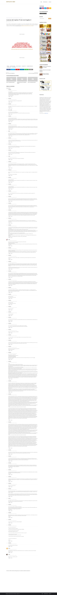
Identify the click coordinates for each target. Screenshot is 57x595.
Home (42, 593)
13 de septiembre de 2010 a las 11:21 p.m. (12, 330)
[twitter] (45, 8)
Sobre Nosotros (46, 593)
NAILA (9, 548)
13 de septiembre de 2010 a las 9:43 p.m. (12, 256)
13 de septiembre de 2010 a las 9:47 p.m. (12, 262)
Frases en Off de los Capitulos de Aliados (46, 74)
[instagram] (43, 8)
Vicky (9, 554)
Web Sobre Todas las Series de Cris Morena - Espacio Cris (13, 593)
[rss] (50, 8)
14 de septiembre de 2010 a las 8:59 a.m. (12, 520)
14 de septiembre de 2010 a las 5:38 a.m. (12, 513)
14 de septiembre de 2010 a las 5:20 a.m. (12, 499)
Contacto (50, 593)
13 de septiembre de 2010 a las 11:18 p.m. (12, 324)
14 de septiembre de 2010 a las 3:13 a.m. (12, 484)
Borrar (11, 96)
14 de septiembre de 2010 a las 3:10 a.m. (12, 477)
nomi (9, 239)
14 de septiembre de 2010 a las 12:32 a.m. (12, 353)
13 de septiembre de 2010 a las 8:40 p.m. (12, 124)
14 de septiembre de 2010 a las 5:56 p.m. (12, 555)
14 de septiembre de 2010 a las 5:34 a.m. (12, 505)
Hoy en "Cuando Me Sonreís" (10, 82)
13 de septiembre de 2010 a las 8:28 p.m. (12, 99)
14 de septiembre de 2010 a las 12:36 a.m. (12, 362)
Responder (9, 96)
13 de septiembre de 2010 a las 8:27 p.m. (12, 90)
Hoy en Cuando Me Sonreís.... (32, 82)
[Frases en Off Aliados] (45, 85)
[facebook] (41, 8)
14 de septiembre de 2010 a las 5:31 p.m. (12, 549)
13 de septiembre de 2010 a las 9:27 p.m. (12, 240)
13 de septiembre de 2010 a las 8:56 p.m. (12, 162)
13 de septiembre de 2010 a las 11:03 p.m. (12, 295)
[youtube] (48, 8)
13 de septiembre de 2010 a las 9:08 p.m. (12, 178)
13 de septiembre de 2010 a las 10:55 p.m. (12, 288)
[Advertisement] (22, 10)
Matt (7, 21)
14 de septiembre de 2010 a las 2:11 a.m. (12, 470)
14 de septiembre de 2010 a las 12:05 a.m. (12, 347)
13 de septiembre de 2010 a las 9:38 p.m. (12, 248)
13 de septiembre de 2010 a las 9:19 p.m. (12, 197)
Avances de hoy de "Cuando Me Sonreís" (21, 83)
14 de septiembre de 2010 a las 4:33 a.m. (12, 489)
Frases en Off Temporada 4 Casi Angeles (47, 67)
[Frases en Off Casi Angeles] (45, 90)
